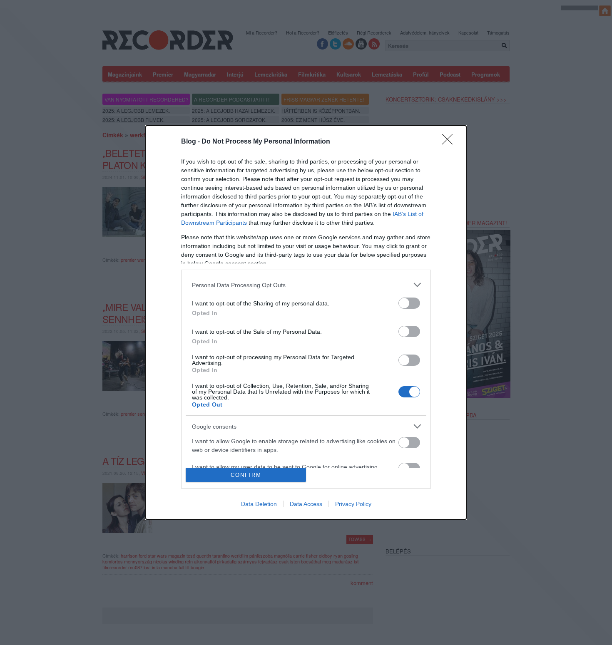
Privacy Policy (353, 504)
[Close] (450, 142)
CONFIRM (246, 475)
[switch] (409, 303)
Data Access (306, 504)
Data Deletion (259, 504)
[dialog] (306, 322)
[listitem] (306, 284)
